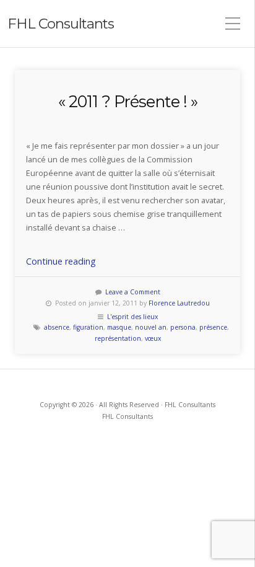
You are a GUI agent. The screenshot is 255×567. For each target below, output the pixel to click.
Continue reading (61, 261)
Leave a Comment (132, 292)
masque (119, 327)
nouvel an (150, 327)
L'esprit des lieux (132, 316)
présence (213, 327)
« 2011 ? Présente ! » (127, 101)
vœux (153, 338)
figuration (88, 327)
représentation (118, 338)
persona (183, 327)
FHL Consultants (60, 23)
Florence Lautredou (179, 303)
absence (56, 327)
